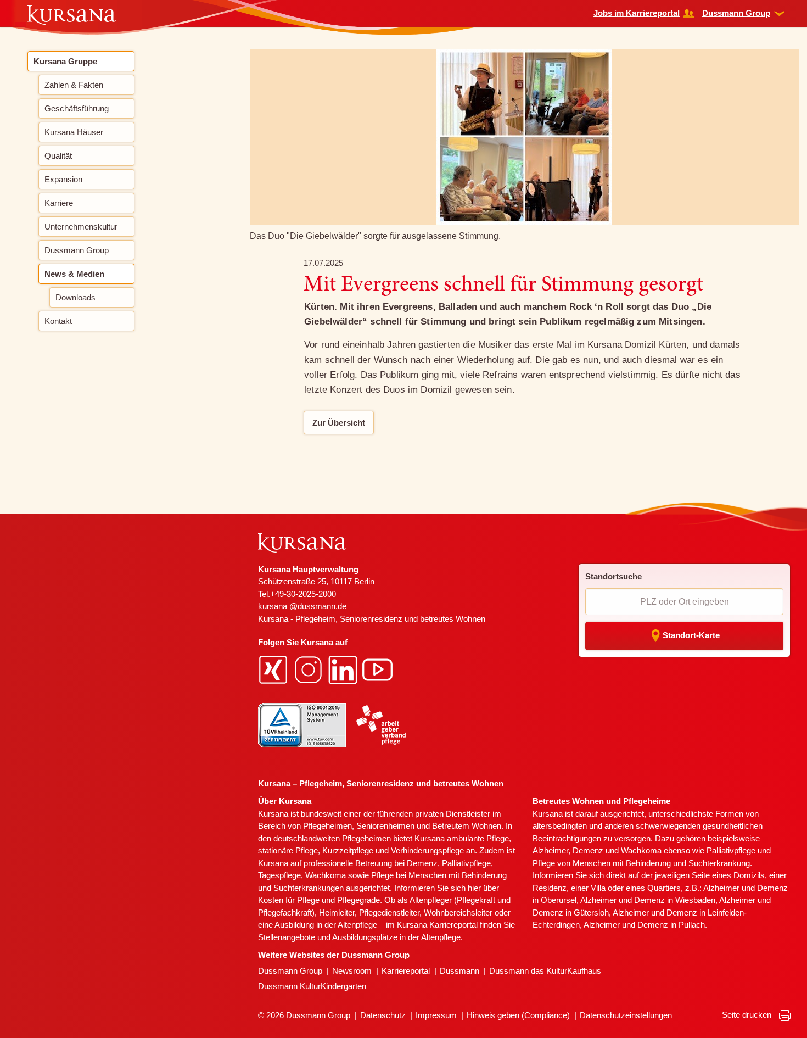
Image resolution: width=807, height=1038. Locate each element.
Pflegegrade (358, 900)
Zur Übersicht (338, 422)
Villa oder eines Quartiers (636, 887)
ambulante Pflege (478, 838)
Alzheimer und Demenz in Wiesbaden (647, 900)
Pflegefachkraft (285, 912)
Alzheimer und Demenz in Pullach (644, 924)
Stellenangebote (286, 937)
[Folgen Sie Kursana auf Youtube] (378, 669)
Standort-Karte (691, 635)
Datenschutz (383, 1015)
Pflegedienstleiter (389, 912)
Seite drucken (748, 1014)
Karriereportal (406, 970)
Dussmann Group (736, 13)
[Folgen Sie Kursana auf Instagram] (309, 669)
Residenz (550, 887)
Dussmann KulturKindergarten (312, 986)
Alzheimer (550, 850)
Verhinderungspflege (427, 850)
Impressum (436, 1015)
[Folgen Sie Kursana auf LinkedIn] (344, 669)
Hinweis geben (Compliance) (518, 1015)
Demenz (422, 863)
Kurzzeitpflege (347, 850)
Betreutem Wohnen (466, 825)
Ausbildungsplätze (364, 937)
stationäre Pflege (288, 850)
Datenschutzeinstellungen (626, 1015)
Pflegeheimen (327, 825)
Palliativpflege (731, 850)
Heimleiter (337, 912)
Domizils (749, 875)
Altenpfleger (431, 900)
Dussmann (459, 970)
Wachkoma (641, 850)
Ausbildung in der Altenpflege (325, 924)
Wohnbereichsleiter (458, 912)
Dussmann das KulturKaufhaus (545, 970)
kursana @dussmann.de (302, 606)
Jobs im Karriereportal (636, 13)
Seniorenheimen (385, 825)
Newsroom (352, 970)
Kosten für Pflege (289, 900)
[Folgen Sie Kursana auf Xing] (274, 669)
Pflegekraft (476, 900)
